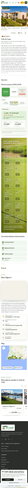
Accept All (7, 479)
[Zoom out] (25, 349)
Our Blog (3, 457)
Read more (4, 80)
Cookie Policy (4, 468)
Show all (3, 268)
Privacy (3, 466)
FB (5, 439)
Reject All (20, 479)
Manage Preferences (14, 482)
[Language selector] (18, 2)
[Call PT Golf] (10, 2)
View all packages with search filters (9, 450)
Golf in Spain (4, 448)
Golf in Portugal (4, 446)
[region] (14, 291)
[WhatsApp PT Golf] (13, 2)
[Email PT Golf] (16, 2)
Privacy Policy (11, 485)
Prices (9, 28)
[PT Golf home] (4, 2)
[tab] (9, 301)
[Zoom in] (25, 347)
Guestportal (4, 459)
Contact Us (3, 464)
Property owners (5, 462)
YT (9, 439)
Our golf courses (15, 28)
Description (4, 28)
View (7, 151)
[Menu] (26, 2)
